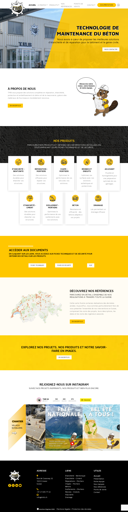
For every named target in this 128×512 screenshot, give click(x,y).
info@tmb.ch (42, 497)
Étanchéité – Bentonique (75, 476)
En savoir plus (15, 105)
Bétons (68, 486)
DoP (90, 265)
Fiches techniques (37, 265)
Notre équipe (99, 481)
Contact (91, 5)
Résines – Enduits (72, 492)
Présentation (99, 479)
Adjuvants (69, 495)
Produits (53, 5)
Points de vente (78, 5)
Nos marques (99, 484)
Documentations (106, 5)
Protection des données (81, 509)
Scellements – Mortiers (74, 489)
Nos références (66, 5)
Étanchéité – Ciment (73, 478)
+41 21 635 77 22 (44, 492)
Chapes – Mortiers (72, 484)
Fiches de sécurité (64, 265)
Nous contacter (110, 49)
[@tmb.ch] (39, 400)
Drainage (68, 497)
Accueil (32, 5)
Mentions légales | (64, 509)
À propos (42, 5)
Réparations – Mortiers (74, 481)
